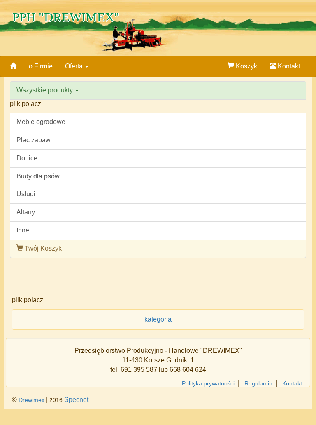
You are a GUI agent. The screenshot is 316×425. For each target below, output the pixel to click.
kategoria (158, 319)
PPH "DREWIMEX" (65, 17)
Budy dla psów (38, 176)
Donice (26, 158)
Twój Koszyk (42, 248)
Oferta (74, 66)
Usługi (25, 193)
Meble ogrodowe (40, 121)
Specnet (76, 399)
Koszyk (245, 66)
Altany (25, 212)
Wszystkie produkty (45, 90)
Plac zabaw (33, 139)
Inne (22, 230)
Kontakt (288, 66)
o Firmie (41, 66)
